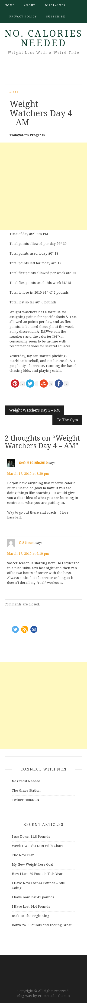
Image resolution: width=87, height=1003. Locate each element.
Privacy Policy (23, 16)
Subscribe (55, 16)
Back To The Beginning (30, 916)
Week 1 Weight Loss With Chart (37, 846)
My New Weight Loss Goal (32, 864)
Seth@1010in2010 (33, 463)
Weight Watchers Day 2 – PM (34, 410)
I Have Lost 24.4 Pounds (31, 906)
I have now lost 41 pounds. (33, 897)
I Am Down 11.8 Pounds (31, 836)
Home (10, 5)
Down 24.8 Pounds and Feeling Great (41, 925)
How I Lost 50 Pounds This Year (37, 874)
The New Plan (23, 855)
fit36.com (27, 543)
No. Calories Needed (43, 38)
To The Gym (67, 420)
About (29, 5)
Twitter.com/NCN (25, 800)
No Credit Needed (26, 781)
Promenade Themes (54, 996)
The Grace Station (26, 790)
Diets (14, 91)
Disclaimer (55, 5)
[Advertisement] (43, 186)
